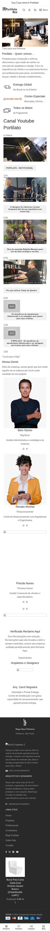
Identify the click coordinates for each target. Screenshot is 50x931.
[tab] (25, 157)
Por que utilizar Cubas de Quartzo (21, 290)
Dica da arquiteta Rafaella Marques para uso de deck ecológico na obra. (25, 250)
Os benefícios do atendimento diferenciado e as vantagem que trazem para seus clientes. (25, 316)
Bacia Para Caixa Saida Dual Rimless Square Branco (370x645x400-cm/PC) (15, 888)
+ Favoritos (20, 862)
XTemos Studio (35, 914)
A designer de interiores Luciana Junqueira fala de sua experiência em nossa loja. (25, 209)
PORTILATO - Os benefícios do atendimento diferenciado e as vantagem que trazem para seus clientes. (25, 343)
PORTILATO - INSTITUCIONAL (19, 168)
